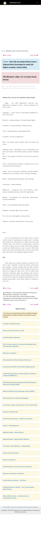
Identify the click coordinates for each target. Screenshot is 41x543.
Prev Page (7, 55)
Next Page (33, 55)
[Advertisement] (20, 27)
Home (3, 51)
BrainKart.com (15, 3)
